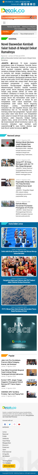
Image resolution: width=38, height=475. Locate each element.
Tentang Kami (7, 461)
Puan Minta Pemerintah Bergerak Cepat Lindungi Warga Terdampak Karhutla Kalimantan (12, 372)
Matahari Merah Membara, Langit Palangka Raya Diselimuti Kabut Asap (25, 144)
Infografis (6, 454)
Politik (5, 436)
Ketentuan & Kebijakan (29, 27)
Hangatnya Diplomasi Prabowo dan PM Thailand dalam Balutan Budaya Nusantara (19, 281)
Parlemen (6, 447)
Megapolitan (7, 443)
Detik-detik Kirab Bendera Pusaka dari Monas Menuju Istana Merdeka (19, 252)
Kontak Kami (9, 466)
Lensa (5, 432)
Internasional (7, 452)
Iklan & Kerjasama (19, 29)
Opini (4, 449)
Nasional (5, 434)
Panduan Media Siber (13, 27)
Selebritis (6, 438)
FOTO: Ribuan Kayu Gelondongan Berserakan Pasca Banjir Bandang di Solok (19, 310)
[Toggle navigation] (4, 23)
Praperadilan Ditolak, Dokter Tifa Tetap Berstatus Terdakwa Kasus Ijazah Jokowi (25, 185)
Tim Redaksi (7, 463)
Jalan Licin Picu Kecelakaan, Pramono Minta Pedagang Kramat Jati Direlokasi (11, 362)
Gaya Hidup (6, 441)
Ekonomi (5, 445)
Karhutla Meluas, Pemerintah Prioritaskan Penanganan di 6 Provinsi (24, 206)
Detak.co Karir (31, 29)
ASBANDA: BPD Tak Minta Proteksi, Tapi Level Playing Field (12, 393)
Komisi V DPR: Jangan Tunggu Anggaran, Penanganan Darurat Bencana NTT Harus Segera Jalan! (12, 383)
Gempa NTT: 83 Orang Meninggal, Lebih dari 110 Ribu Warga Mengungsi (24, 164)
